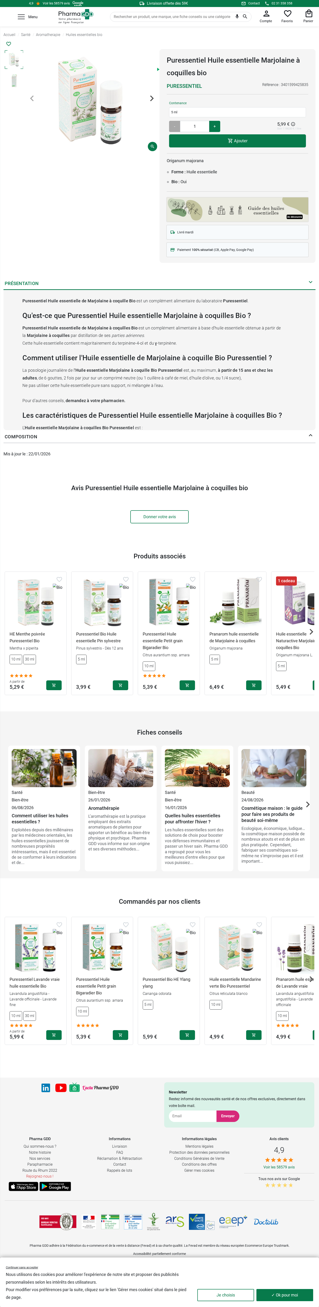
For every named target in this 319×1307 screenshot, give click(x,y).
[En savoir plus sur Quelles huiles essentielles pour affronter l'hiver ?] (197, 769)
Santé (17, 792)
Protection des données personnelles (199, 1152)
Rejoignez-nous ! (39, 1176)
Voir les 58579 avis (56, 3)
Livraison (119, 1146)
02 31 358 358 (282, 3)
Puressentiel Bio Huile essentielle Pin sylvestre (98, 637)
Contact (254, 3)
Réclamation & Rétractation (119, 1158)
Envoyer (228, 1116)
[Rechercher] (245, 17)
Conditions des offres (199, 1164)
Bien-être (20, 799)
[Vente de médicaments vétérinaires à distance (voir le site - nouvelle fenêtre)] (133, 1221)
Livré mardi (185, 232)
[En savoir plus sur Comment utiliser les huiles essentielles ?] (44, 769)
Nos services (39, 1158)
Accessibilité (142, 1254)
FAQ (119, 1152)
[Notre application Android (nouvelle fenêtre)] (55, 1186)
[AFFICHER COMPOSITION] (310, 436)
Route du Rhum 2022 (39, 1170)
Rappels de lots (119, 1170)
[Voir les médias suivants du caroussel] (152, 98)
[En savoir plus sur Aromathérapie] (120, 769)
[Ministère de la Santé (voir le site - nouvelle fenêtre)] (88, 1221)
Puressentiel (184, 86)
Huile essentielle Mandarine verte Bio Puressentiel (235, 983)
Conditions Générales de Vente (199, 1158)
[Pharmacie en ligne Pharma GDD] (74, 16)
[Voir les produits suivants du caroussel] (311, 631)
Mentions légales (199, 1146)
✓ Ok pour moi (284, 1295)
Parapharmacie (40, 1164)
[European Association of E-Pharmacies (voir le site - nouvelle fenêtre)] (233, 1221)
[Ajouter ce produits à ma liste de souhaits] (8, 44)
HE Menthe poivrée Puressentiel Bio (27, 637)
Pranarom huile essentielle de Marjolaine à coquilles (234, 637)
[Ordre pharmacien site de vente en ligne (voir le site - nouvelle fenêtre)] (110, 1221)
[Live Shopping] (74, 1087)
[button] (21, 16)
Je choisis (225, 1295)
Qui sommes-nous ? (40, 1146)
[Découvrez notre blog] (100, 1088)
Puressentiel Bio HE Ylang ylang (166, 983)
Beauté (248, 792)
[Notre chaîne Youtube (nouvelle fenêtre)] (61, 1087)
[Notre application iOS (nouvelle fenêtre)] (23, 1186)
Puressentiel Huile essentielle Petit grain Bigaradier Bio (163, 641)
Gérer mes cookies (199, 1170)
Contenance (178, 103)
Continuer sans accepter (22, 1267)
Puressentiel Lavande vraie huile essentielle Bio (35, 983)
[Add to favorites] (59, 579)
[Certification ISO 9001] (58, 1221)
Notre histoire (40, 1152)
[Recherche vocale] (237, 17)
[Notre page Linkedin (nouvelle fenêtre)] (46, 1088)
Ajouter (240, 140)
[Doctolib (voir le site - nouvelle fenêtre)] (266, 1222)
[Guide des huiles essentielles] (237, 208)
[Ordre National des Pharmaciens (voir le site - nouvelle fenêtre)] (154, 1222)
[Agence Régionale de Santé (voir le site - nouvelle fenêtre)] (175, 1221)
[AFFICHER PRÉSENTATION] (310, 283)
